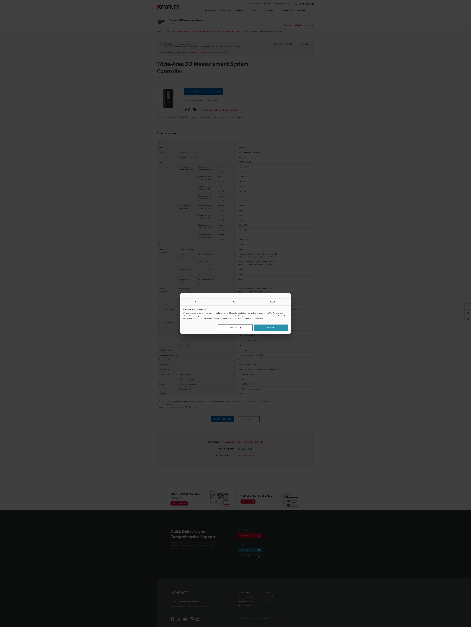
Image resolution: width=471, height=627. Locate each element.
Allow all (270, 328)
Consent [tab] (198, 302)
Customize (233, 328)
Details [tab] (235, 302)
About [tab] (272, 302)
